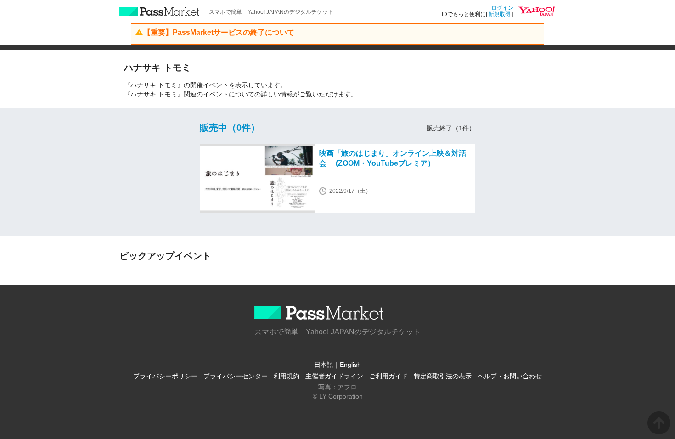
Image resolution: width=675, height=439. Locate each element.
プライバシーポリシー (165, 376)
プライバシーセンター (235, 376)
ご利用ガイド (388, 376)
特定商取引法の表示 (443, 376)
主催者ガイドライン (334, 376)
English (350, 364)
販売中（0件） (230, 128)
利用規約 (286, 376)
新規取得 (500, 14)
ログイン (502, 8)
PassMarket (159, 11)
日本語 (323, 364)
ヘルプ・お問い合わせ (510, 376)
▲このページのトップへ (658, 422)
